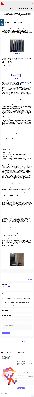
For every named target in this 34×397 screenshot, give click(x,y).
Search (30, 279)
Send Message (6, 332)
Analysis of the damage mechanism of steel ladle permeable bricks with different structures (16, 298)
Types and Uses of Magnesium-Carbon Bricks (9, 303)
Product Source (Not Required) (7, 315)
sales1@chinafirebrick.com (24, 357)
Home (8, 339)
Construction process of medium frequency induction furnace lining (12, 299)
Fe (11, 149)
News (8, 346)
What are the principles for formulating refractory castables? (11, 305)
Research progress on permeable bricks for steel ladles (10, 297)
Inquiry (8, 347)
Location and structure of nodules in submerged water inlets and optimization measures (15, 302)
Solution (8, 341)
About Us (8, 344)
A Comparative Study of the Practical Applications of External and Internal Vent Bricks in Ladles (16, 295)
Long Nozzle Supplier (17, 267)
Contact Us (8, 345)
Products (8, 340)
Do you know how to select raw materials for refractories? (11, 301)
